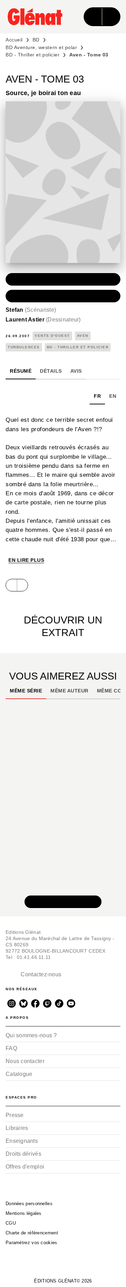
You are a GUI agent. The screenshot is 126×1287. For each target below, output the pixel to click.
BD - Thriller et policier (32, 54)
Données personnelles (29, 1203)
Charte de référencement (32, 1232)
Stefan (31, 310)
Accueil (14, 39)
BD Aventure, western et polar (41, 47)
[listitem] (12, 1003)
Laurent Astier (43, 320)
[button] (63, 279)
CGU (11, 1223)
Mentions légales (24, 1213)
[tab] (21, 371)
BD (36, 39)
